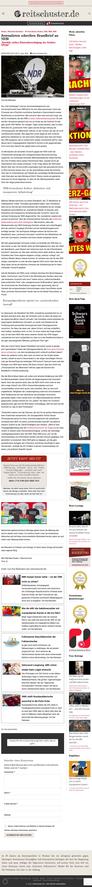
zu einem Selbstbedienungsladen (42, 118)
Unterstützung (25, 878)
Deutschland (31, 31)
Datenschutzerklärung (51, 880)
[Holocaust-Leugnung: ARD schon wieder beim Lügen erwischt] (32, 677)
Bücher (42, 878)
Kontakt (49, 878)
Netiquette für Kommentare (64, 878)
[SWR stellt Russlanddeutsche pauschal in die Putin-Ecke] (32, 708)
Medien (4, 31)
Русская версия (82, 878)
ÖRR (50, 31)
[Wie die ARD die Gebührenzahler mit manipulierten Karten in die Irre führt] (32, 618)
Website (7, 815)
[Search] (89, 13)
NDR (45, 31)
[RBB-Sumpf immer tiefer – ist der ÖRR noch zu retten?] (32, 588)
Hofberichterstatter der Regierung (41, 428)
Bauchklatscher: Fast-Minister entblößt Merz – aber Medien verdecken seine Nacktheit (79, 151)
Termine (35, 878)
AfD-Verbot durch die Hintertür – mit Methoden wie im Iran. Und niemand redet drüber (79, 208)
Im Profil (15, 878)
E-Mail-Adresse (11, 804)
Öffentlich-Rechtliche (15, 31)
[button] (3, 13)
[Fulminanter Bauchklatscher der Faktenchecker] (32, 646)
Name (7, 793)
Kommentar (9, 772)
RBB (54, 31)
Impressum (37, 880)
